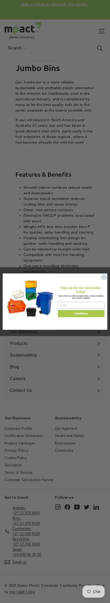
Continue (81, 313)
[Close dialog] (103, 276)
